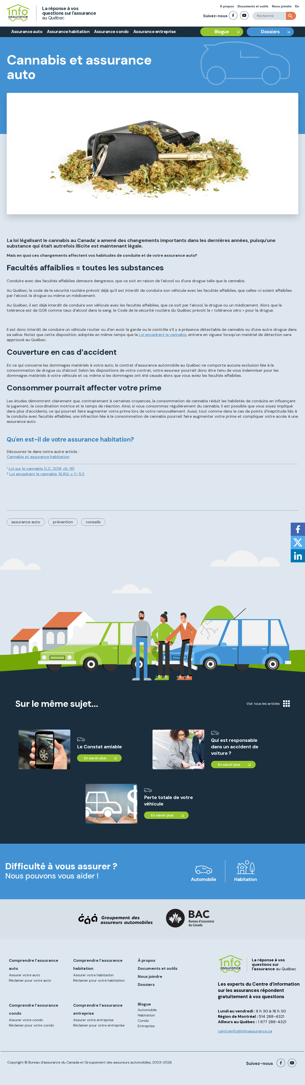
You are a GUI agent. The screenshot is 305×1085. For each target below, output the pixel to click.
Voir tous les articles (263, 703)
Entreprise (146, 1026)
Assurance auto (26, 31)
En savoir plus (95, 758)
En (297, 6)
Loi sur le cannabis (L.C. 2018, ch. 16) (41, 468)
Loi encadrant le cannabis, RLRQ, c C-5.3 (46, 474)
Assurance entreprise (154, 31)
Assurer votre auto (24, 975)
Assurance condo (111, 31)
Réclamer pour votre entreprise (99, 1025)
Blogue (222, 32)
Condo (143, 1020)
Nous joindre (282, 6)
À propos (227, 6)
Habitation (245, 879)
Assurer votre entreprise (93, 1020)
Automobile (203, 879)
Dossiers (270, 32)
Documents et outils (253, 6)
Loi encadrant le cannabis (162, 334)
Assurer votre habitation (93, 975)
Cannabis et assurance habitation (38, 456)
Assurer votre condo (26, 1020)
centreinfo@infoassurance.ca (245, 1031)
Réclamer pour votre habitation (99, 980)
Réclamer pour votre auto (30, 980)
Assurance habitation (68, 31)
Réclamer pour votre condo (31, 1025)
